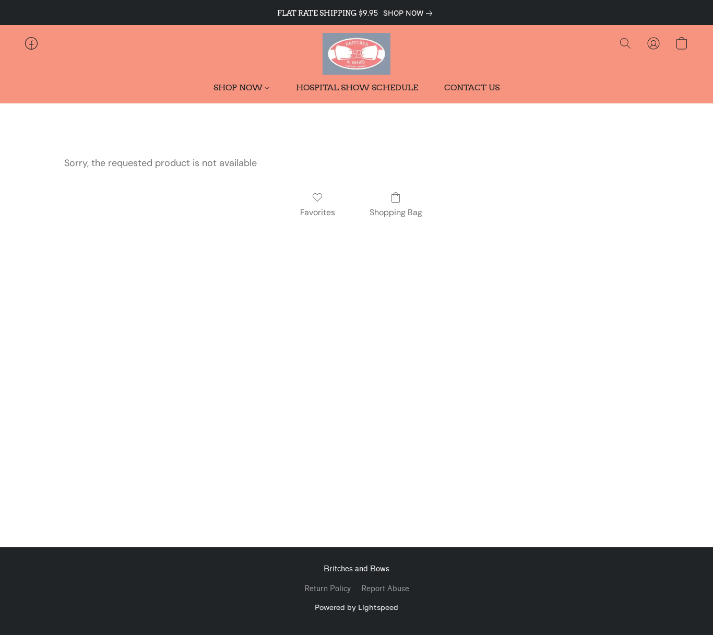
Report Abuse (385, 588)
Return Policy (327, 588)
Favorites (317, 212)
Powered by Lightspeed (356, 607)
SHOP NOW (239, 87)
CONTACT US (472, 87)
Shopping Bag (396, 212)
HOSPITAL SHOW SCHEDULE (357, 87)
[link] (409, 13)
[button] (356, 54)
